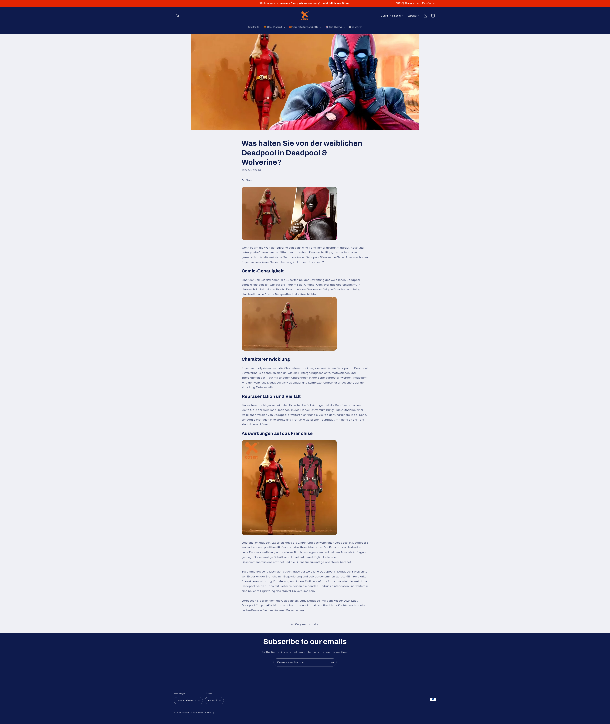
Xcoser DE (187, 713)
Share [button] (249, 180)
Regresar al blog (307, 624)
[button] (178, 16)
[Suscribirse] (332, 662)
